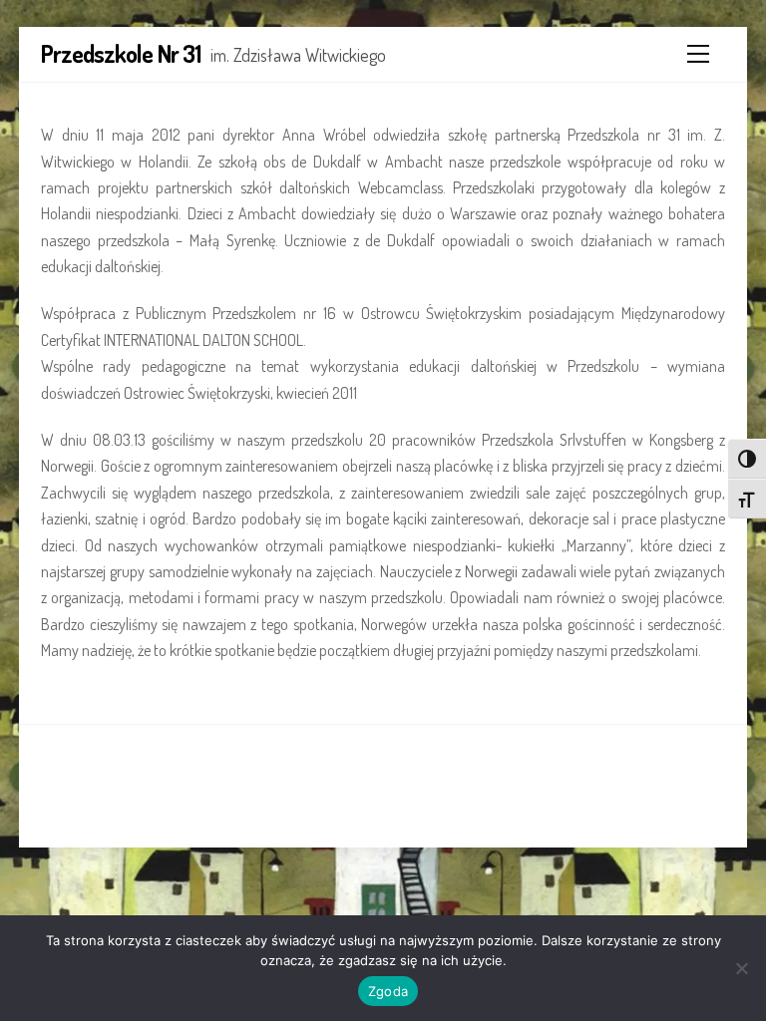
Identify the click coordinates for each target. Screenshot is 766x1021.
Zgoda (388, 991)
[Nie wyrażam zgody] (741, 968)
